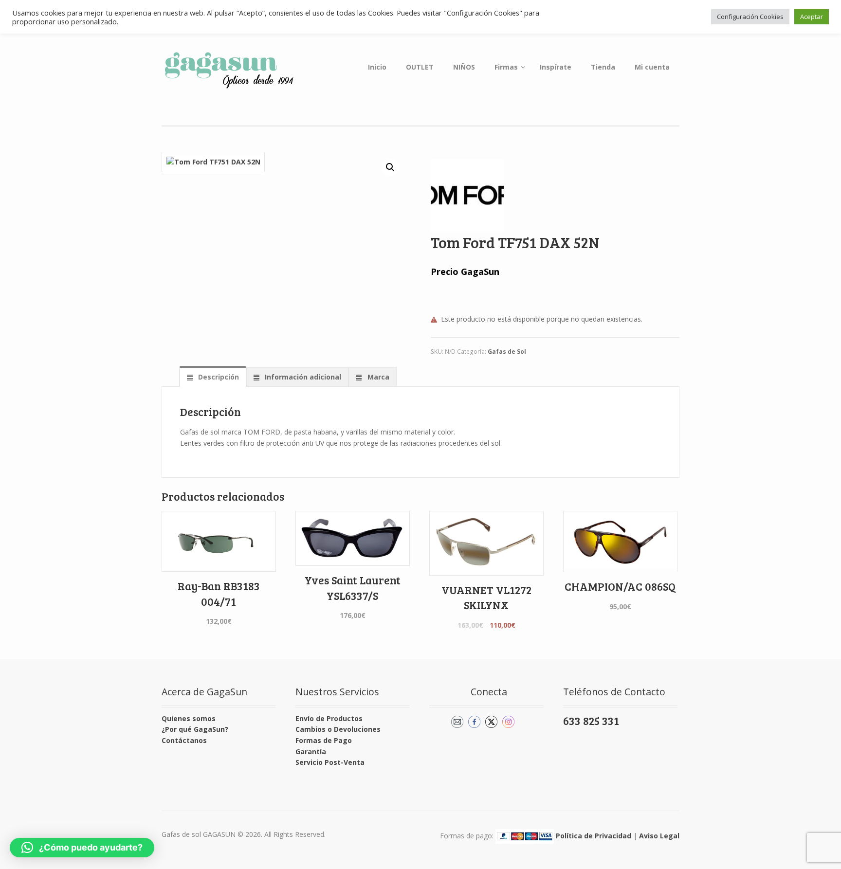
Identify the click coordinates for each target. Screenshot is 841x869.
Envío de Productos (329, 718)
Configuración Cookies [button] (750, 16)
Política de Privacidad (593, 835)
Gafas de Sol (507, 351)
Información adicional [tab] (302, 376)
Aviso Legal (659, 835)
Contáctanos (184, 740)
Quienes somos (189, 718)
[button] (390, 167)
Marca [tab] (377, 376)
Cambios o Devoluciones (338, 729)
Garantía (310, 751)
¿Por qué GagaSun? (195, 729)
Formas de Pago (323, 740)
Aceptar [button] (811, 16)
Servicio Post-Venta (330, 762)
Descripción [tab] (217, 376)
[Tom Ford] (467, 195)
